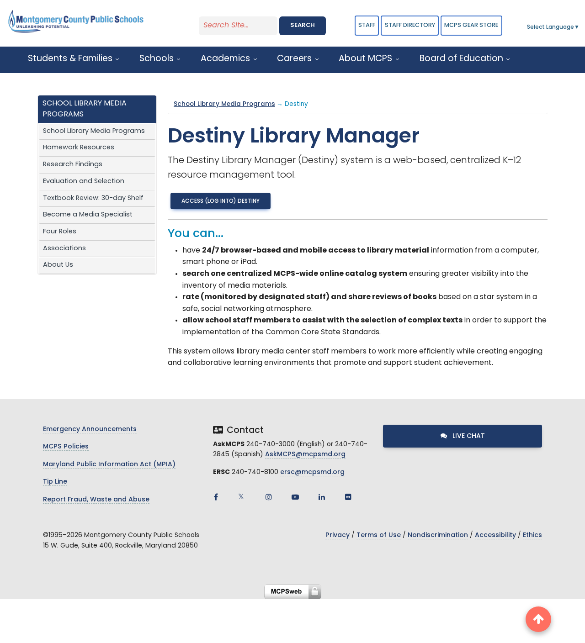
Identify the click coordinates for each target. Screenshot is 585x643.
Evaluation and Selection (83, 181)
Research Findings (72, 164)
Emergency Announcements (90, 429)
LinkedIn (322, 497)
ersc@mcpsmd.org (312, 472)
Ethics (532, 535)
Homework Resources (78, 147)
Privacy (337, 535)
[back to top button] (538, 619)
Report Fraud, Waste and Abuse (96, 499)
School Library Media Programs (94, 131)
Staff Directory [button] (410, 25)
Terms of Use (378, 535)
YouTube (295, 497)
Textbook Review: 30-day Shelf (93, 198)
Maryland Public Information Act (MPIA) (109, 464)
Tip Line (55, 482)
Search (302, 25)
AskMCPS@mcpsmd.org (305, 454)
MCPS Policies (66, 446)
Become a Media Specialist (88, 214)
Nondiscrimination (438, 535)
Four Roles (59, 231)
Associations (64, 248)
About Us (58, 265)
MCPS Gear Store (471, 25)
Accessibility (495, 535)
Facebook (215, 497)
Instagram (269, 497)
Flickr (348, 497)
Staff (366, 25)
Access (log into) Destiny (220, 201)
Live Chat (468, 436)
